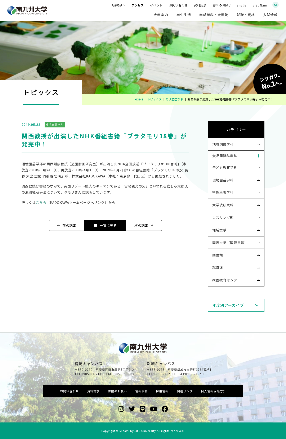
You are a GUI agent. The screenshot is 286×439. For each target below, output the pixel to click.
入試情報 (270, 14)
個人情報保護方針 (213, 391)
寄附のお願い (117, 391)
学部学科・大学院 (213, 14)
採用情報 (162, 391)
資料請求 (93, 391)
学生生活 (183, 14)
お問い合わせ (69, 391)
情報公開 (141, 391)
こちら (41, 202)
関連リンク (185, 391)
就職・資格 (246, 14)
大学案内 (161, 14)
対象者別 (117, 5)
